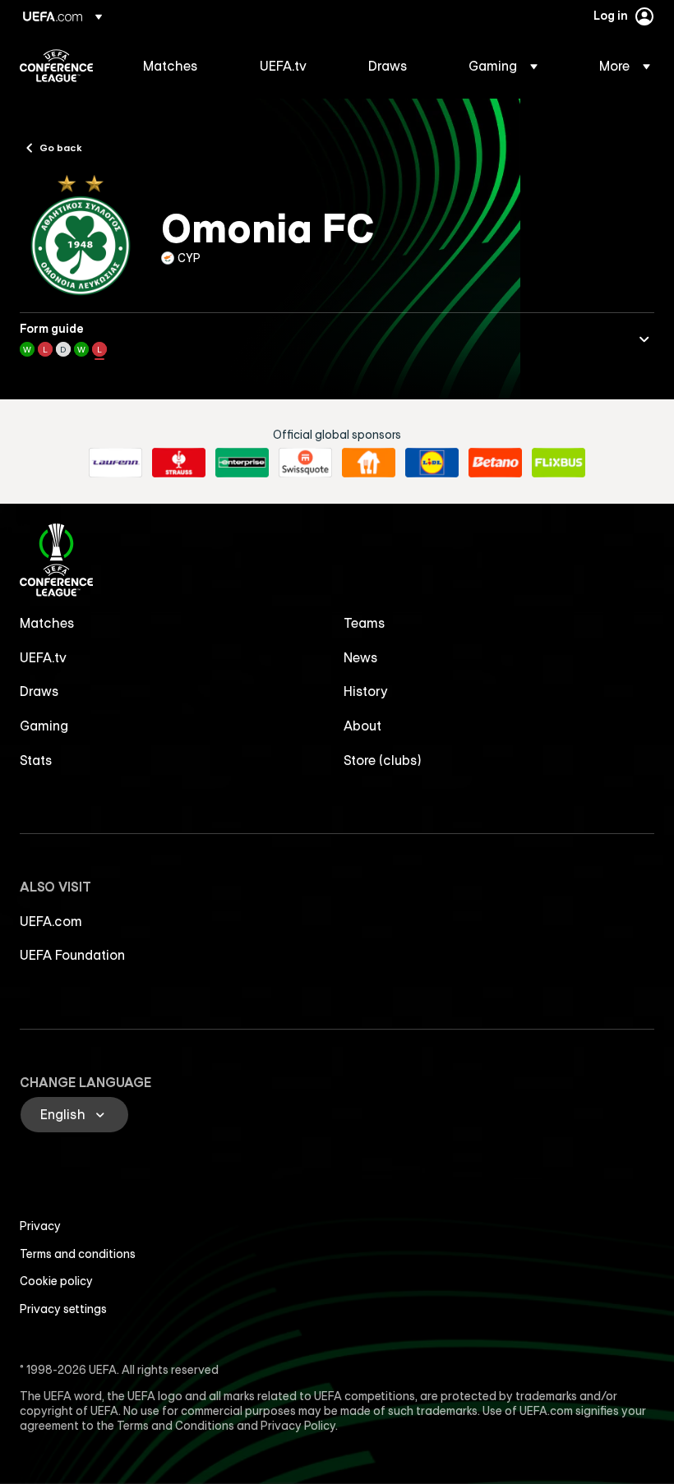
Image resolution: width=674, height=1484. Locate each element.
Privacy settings (63, 1309)
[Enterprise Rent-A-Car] (242, 462)
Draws (39, 691)
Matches (47, 622)
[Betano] (495, 462)
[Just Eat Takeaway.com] (368, 462)
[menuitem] (180, 65)
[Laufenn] (115, 462)
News (361, 657)
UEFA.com (51, 921)
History (366, 691)
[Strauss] (178, 462)
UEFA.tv (43, 657)
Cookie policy (56, 1281)
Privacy (40, 1226)
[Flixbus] (558, 462)
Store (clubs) (383, 760)
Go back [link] (60, 147)
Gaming (44, 725)
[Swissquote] (305, 462)
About (362, 725)
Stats (36, 760)
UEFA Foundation (72, 954)
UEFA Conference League (56, 65)
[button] (503, 65)
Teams (364, 622)
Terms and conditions (78, 1253)
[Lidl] (432, 462)
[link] (170, 65)
